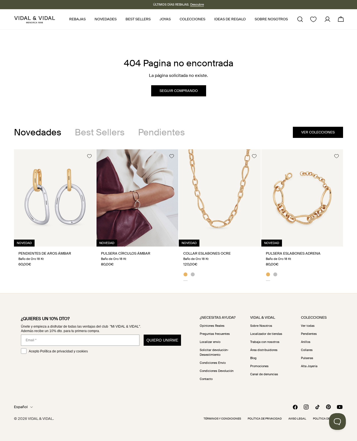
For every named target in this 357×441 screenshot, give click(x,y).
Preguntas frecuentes (215, 334)
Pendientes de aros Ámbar (44, 253)
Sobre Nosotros (261, 326)
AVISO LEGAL (297, 418)
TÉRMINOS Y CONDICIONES (222, 418)
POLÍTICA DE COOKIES (328, 418)
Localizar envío (210, 342)
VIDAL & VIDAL (40, 418)
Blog (253, 358)
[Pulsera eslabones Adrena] (302, 198)
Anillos (305, 342)
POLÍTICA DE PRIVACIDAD (265, 418)
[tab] (37, 132)
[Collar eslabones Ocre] (220, 198)
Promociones (259, 366)
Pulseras (307, 358)
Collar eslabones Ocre (207, 253)
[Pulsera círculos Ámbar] (137, 198)
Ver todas (308, 326)
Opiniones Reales (212, 326)
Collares (307, 350)
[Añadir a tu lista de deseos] (89, 156)
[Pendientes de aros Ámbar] (55, 198)
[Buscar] (300, 19)
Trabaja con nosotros (264, 342)
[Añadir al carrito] (85, 240)
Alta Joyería (309, 366)
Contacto (206, 379)
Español (21, 407)
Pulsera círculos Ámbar (125, 253)
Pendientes (309, 334)
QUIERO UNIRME (162, 340)
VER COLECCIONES (318, 132)
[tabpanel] (178, 215)
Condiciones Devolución (216, 371)
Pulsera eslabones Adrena (293, 253)
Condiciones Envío (213, 363)
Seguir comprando (179, 90)
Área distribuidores (264, 350)
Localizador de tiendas (266, 334)
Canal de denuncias (264, 374)
